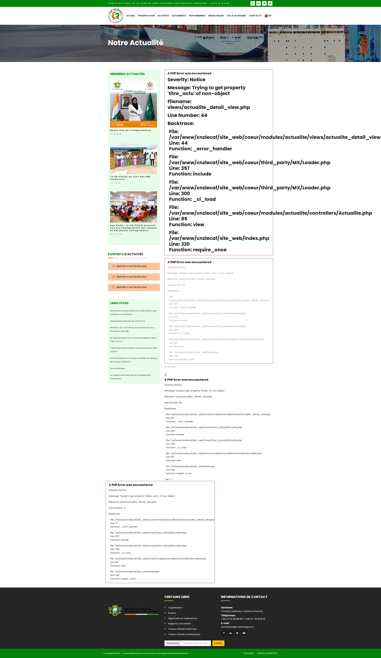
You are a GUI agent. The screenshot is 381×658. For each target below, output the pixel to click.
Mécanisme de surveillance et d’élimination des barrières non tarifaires (133, 312)
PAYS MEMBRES (197, 15)
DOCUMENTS (179, 15)
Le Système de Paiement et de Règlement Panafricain (130, 377)
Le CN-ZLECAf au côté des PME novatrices (130, 177)
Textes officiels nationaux (182, 628)
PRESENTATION (146, 15)
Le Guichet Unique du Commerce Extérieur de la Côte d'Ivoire (133, 339)
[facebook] (253, 3)
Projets (172, 612)
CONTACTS (255, 15)
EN (269, 15)
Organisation (175, 607)
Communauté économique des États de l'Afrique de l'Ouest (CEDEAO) (133, 360)
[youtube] (270, 3)
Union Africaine (117, 368)
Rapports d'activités (179, 623)
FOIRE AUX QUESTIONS (267, 653)
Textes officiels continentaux (184, 634)
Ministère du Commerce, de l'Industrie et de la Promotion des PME (132, 329)
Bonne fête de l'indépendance (130, 130)
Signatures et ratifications (182, 618)
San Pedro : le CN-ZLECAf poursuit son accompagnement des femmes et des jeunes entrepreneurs (133, 228)
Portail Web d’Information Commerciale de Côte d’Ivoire (133, 350)
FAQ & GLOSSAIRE (236, 15)
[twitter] (264, 3)
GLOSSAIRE (248, 653)
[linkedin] (258, 3)
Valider (218, 643)
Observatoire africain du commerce (127, 321)
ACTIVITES (163, 15)
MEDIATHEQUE (216, 15)
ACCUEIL (130, 15)
